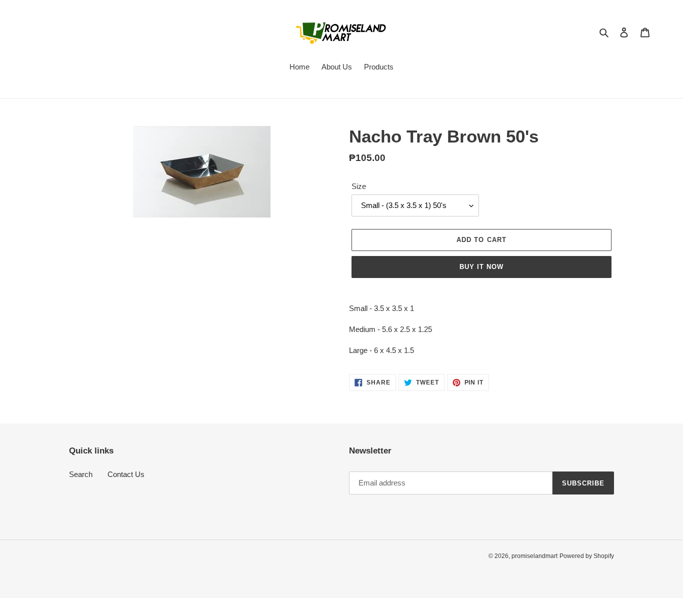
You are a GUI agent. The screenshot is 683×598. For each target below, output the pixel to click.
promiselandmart (535, 556)
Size (359, 186)
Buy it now (482, 266)
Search (80, 474)
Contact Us (126, 474)
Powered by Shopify (587, 556)
